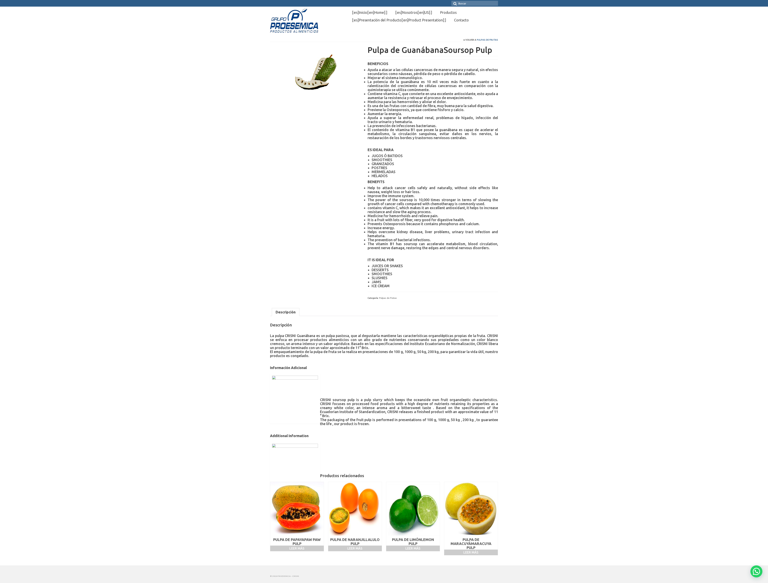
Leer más (296, 548)
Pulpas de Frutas (487, 40)
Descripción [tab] (286, 312)
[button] (756, 571)
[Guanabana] (316, 72)
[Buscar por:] (474, 3)
